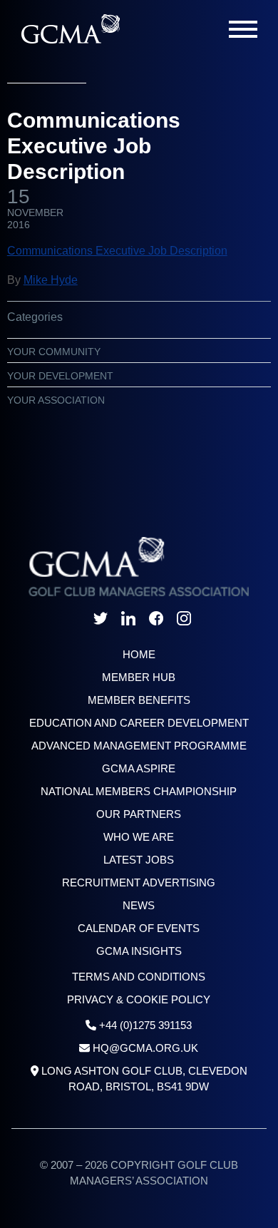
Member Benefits (139, 700)
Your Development (60, 376)
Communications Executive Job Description (117, 251)
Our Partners (138, 814)
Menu (243, 29)
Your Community (54, 351)
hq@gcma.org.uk (145, 1048)
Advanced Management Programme (139, 746)
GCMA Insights (139, 951)
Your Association (56, 400)
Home (139, 654)
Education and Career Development (139, 723)
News (139, 905)
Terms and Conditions (138, 977)
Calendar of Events (139, 928)
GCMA (70, 29)
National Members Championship (139, 791)
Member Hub (138, 677)
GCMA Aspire (138, 768)
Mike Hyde (51, 280)
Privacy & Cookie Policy (138, 999)
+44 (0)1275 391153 (145, 1025)
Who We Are (138, 837)
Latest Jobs (138, 860)
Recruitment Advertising (138, 882)
